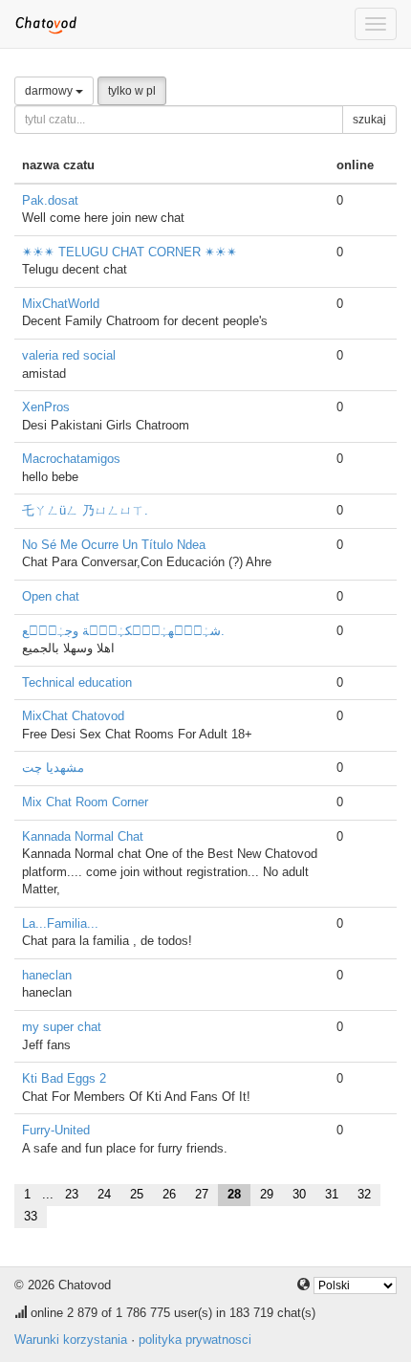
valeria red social (69, 355)
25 (136, 1194)
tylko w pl (132, 91)
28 (234, 1194)
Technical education (77, 682)
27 (201, 1194)
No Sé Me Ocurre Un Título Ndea (114, 545)
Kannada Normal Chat (82, 836)
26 (169, 1194)
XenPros (46, 407)
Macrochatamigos (71, 458)
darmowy (50, 91)
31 (331, 1194)
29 (266, 1194)
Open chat (50, 596)
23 (71, 1194)
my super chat (61, 1027)
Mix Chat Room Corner (85, 802)
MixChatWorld (60, 304)
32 (364, 1194)
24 (104, 1194)
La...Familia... (60, 923)
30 (299, 1194)
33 (30, 1216)
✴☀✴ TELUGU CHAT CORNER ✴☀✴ (129, 252)
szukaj (369, 119)
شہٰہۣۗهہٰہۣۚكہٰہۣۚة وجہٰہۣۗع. (123, 631)
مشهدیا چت (53, 767)
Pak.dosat (50, 200)
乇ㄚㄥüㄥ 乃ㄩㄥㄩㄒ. (85, 510)
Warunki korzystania (70, 1339)
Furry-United (56, 1130)
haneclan (47, 975)
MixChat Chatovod (73, 716)
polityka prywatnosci (195, 1339)
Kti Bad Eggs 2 (64, 1078)
